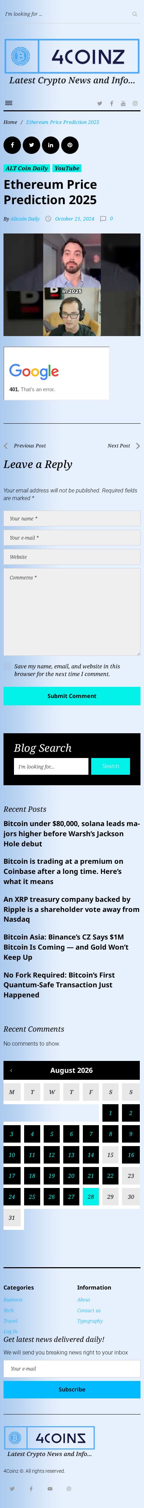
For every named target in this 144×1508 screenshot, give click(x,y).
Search (110, 766)
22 (110, 1176)
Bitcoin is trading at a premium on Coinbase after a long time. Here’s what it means (63, 871)
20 (71, 1176)
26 (52, 1197)
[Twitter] (99, 103)
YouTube (67, 168)
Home (10, 122)
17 (12, 1176)
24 (12, 1197)
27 (71, 1197)
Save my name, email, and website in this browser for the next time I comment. (67, 670)
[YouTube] (123, 103)
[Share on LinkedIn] (50, 145)
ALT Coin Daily (27, 168)
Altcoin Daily (24, 218)
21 (91, 1176)
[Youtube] (50, 1489)
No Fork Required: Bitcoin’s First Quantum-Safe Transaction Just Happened (59, 985)
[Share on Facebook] (12, 145)
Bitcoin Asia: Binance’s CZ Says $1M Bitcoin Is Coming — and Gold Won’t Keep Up (66, 947)
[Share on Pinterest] (70, 145)
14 (91, 1155)
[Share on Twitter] (31, 145)
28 (91, 1197)
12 (52, 1155)
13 (71, 1155)
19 (52, 1176)
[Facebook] (111, 103)
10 (12, 1155)
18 (32, 1176)
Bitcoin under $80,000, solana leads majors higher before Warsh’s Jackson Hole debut (71, 833)
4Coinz (11, 1471)
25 (32, 1197)
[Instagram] (135, 103)
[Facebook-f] (31, 1489)
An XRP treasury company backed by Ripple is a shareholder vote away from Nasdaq (71, 909)
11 (32, 1155)
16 (131, 1155)
